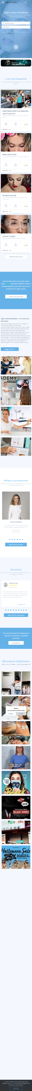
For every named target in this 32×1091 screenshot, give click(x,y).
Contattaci (16, 643)
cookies (12, 1083)
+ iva (9, 129)
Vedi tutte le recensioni (16, 615)
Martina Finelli (13, 583)
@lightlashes (22, 661)
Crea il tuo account (16, 296)
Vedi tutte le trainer (16, 544)
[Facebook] (14, 531)
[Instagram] (17, 531)
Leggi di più (9, 349)
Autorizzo (16, 1088)
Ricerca (16, 31)
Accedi (25, 2)
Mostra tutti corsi (16, 256)
